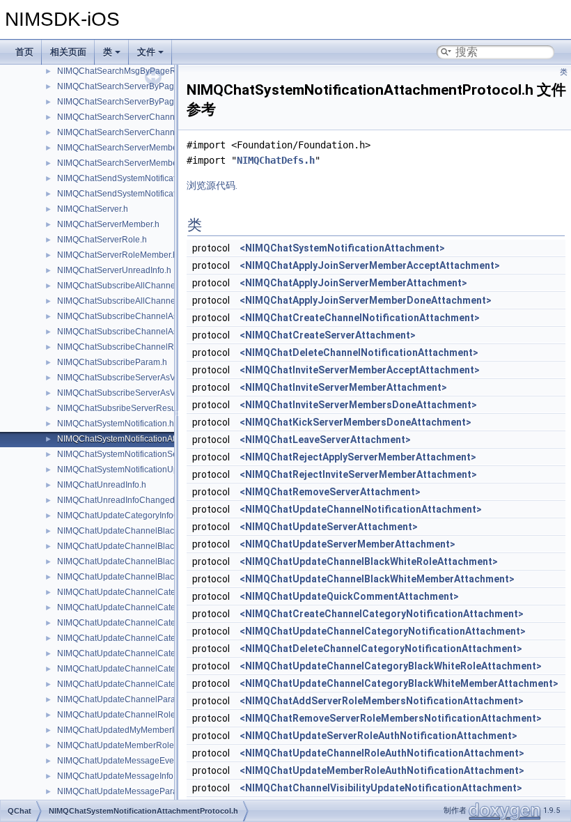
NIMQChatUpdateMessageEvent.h (122, 761)
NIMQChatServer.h (92, 209)
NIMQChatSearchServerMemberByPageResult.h (149, 163)
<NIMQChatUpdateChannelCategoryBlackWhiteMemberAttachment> (399, 683)
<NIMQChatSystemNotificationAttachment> (342, 248)
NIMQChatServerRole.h (102, 240)
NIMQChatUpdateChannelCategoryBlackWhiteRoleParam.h (171, 638)
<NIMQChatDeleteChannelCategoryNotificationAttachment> (381, 648)
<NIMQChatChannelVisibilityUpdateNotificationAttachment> (381, 787)
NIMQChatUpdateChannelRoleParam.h (132, 715)
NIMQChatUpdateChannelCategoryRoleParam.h (149, 684)
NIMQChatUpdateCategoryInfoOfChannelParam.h (152, 515)
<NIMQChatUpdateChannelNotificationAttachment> (361, 509)
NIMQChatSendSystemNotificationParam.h (138, 178)
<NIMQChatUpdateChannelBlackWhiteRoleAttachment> (369, 561)
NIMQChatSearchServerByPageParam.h (134, 86)
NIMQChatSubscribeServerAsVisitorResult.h (141, 393)
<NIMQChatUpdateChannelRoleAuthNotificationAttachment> (382, 753)
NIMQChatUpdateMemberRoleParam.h (131, 745)
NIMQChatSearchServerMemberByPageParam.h (149, 148)
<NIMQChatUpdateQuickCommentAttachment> (349, 596)
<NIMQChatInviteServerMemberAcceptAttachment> (360, 369)
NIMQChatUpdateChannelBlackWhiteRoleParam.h (153, 577)
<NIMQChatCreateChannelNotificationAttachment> (360, 317)
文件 (146, 52)
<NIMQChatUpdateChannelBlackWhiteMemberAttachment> (377, 578)
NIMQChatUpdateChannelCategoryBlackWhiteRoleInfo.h (165, 623)
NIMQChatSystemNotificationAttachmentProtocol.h (152, 439)
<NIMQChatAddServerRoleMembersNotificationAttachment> (382, 700)
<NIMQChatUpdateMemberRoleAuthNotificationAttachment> (382, 770)
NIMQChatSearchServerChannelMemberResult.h (150, 132)
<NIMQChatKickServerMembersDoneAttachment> (355, 422)
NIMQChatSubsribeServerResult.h (122, 408)
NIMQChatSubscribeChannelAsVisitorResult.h (145, 331)
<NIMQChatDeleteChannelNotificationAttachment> (359, 352)
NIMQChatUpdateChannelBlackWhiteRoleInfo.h (148, 561)
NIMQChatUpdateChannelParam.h (123, 699)
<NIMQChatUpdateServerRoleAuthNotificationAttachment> (378, 735)
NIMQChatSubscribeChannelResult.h (128, 347)
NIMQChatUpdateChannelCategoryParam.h (140, 669)
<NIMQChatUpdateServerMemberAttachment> (347, 544)
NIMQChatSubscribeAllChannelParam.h (133, 285)
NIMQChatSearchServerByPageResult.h (133, 102)
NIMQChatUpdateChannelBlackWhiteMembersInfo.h (156, 531)
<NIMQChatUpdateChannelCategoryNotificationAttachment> (383, 631)
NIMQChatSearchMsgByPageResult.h (129, 71)
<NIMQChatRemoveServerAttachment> (330, 491)
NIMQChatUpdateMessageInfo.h (118, 776)
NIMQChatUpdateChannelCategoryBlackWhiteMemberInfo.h (172, 592)
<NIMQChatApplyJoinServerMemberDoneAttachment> (366, 300)
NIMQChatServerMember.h (108, 224)
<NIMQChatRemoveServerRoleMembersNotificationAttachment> (391, 718)
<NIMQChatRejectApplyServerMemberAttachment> (358, 457)
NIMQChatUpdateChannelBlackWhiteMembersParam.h (162, 546)
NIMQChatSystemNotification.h (115, 423)
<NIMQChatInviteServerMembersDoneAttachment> (358, 404)
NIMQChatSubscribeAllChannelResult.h (133, 301)
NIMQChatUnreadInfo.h (101, 485)
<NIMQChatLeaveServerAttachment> (325, 439)
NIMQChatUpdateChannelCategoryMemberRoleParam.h (165, 653)
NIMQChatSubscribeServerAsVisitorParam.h (141, 377)
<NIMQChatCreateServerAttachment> (328, 335)
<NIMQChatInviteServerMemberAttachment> (343, 387)
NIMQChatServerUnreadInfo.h (114, 270)
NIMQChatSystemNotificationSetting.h (129, 454)
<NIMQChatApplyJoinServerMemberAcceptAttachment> (370, 265)
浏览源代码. (212, 185)
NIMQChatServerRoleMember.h (117, 255)
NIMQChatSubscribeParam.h (112, 362)
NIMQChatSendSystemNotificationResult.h (138, 194)
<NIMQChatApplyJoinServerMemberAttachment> (353, 282)
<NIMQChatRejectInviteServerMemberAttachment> (358, 474)
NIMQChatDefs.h (276, 160)
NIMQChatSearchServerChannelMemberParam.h (151, 117)
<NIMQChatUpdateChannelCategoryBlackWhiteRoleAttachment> (391, 666)
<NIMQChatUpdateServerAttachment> (329, 526)
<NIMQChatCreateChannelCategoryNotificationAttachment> (382, 613)
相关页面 (68, 52)
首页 (24, 52)
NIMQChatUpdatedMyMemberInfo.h (125, 730)
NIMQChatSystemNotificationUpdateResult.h (141, 469)
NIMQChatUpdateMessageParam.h (124, 791)
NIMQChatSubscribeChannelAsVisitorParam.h (145, 316)
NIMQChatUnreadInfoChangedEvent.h (130, 500)
